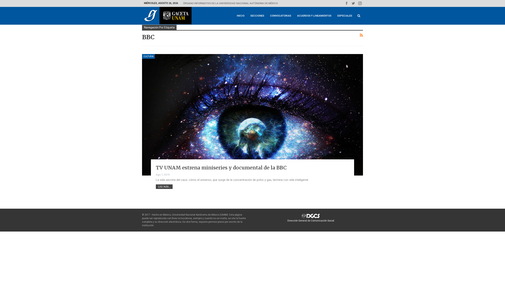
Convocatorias (280, 15)
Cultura (148, 56)
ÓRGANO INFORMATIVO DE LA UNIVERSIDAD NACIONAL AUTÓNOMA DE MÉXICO (230, 3)
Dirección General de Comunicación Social (310, 220)
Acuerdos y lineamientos (314, 15)
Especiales (344, 15)
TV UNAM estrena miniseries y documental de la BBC (221, 167)
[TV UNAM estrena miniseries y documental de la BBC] (252, 115)
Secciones (257, 15)
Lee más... (164, 186)
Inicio (240, 15)
